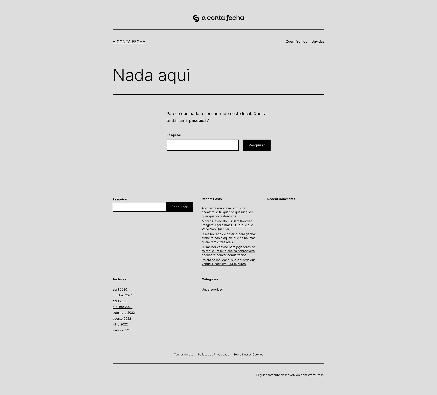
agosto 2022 (122, 318)
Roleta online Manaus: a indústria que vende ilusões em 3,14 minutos (229, 262)
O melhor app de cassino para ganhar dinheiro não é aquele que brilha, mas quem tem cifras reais (229, 238)
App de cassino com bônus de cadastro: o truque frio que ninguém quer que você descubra (228, 212)
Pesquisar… (175, 135)
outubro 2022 (122, 307)
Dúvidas (318, 41)
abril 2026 (120, 289)
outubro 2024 (123, 295)
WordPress (315, 375)
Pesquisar (120, 199)
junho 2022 (121, 330)
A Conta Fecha (129, 41)
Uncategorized (212, 289)
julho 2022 (120, 324)
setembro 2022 (124, 312)
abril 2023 (120, 301)
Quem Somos (296, 41)
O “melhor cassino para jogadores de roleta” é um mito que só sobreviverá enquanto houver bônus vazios (228, 251)
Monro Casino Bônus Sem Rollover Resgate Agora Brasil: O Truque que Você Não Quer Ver (227, 225)
